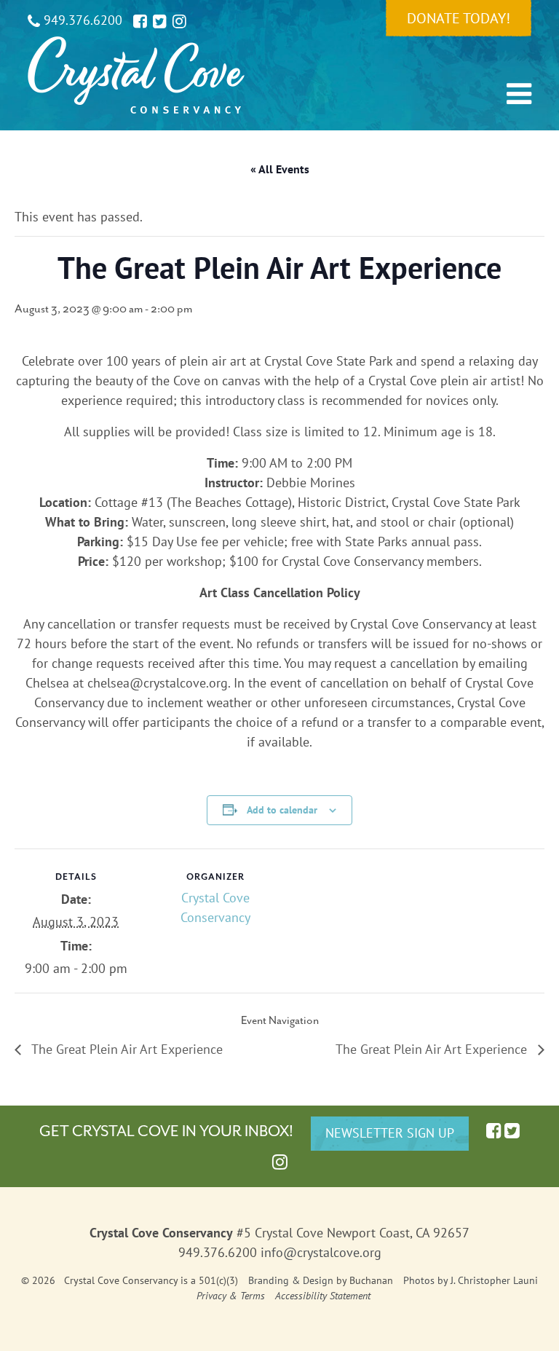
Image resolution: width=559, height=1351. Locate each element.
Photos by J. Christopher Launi (470, 1280)
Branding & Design (290, 1280)
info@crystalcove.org (321, 1252)
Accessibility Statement (322, 1295)
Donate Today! (458, 18)
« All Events (279, 169)
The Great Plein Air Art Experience (125, 1049)
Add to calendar (282, 809)
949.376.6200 (81, 20)
